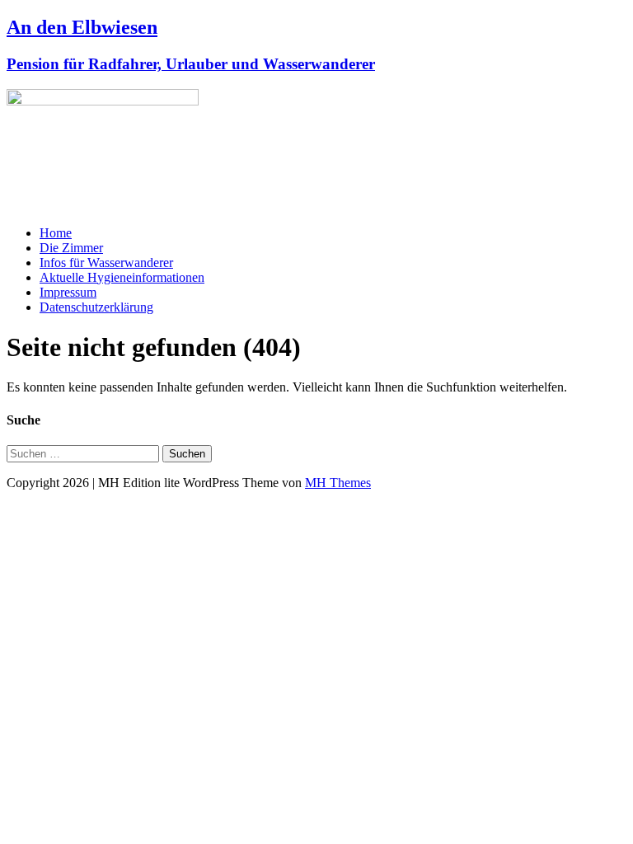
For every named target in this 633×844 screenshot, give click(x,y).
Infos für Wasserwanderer (106, 263)
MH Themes (338, 483)
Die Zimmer (71, 248)
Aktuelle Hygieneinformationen (122, 277)
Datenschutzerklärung (96, 307)
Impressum (68, 292)
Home (56, 233)
